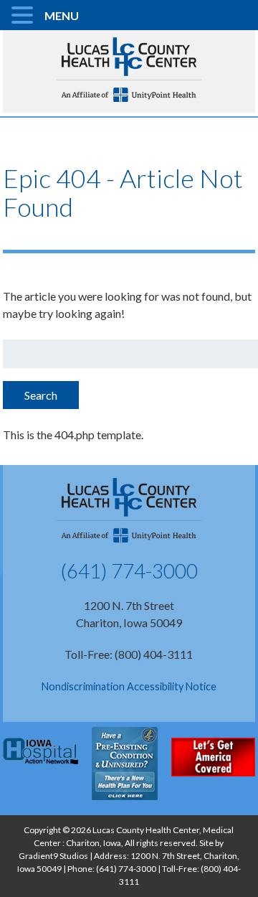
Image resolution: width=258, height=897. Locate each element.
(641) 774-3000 (129, 570)
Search (40, 395)
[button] (24, 16)
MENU (61, 15)
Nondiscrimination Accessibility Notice (129, 686)
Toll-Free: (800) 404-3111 (128, 654)
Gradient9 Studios (53, 855)
